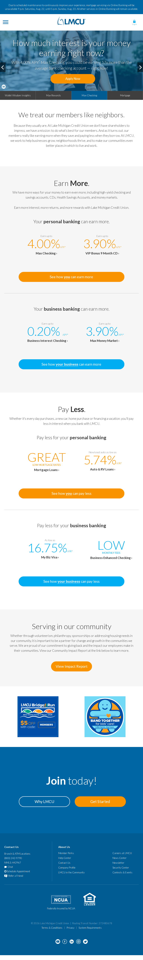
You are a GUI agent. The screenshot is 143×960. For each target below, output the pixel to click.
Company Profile (66, 867)
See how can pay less (71, 493)
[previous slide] (3, 67)
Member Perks (66, 853)
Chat (10, 866)
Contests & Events (122, 872)
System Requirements (90, 927)
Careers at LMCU (122, 853)
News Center (119, 857)
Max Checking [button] (89, 95)
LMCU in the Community (71, 872)
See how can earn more (71, 277)
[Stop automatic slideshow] (4, 86)
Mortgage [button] (125, 95)
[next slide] (140, 67)
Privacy (70, 927)
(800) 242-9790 (13, 858)
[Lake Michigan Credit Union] (71, 20)
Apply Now (72, 79)
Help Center (64, 857)
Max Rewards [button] (53, 95)
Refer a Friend (15, 875)
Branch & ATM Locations (17, 853)
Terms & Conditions (52, 927)
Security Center (120, 867)
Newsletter (118, 862)
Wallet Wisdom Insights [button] (18, 95)
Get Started (100, 801)
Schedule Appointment (18, 871)
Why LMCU (44, 801)
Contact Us (64, 862)
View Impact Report (72, 666)
